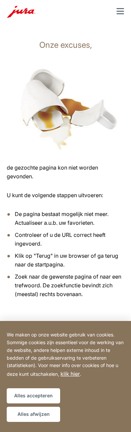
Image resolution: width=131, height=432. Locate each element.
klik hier (70, 373)
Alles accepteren (33, 395)
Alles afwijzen (33, 414)
